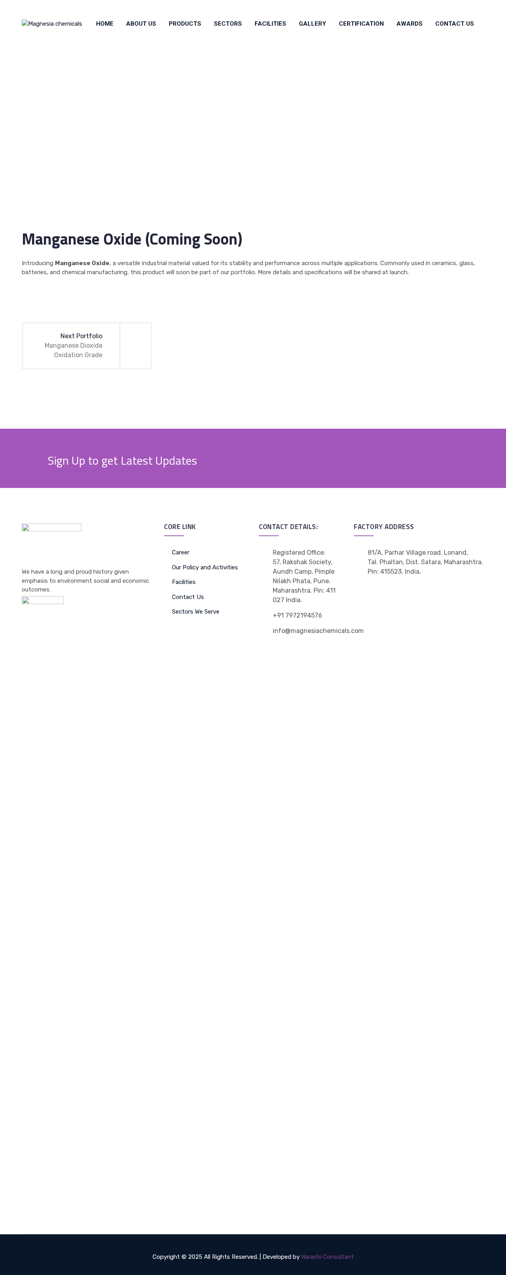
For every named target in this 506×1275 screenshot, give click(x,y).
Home (104, 23)
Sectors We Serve (195, 611)
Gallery (312, 23)
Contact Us (454, 23)
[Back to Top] (489, 1262)
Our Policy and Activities (205, 567)
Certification (361, 23)
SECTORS (228, 23)
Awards (409, 23)
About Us (141, 23)
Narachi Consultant (327, 1256)
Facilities (270, 23)
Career (180, 552)
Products (185, 23)
